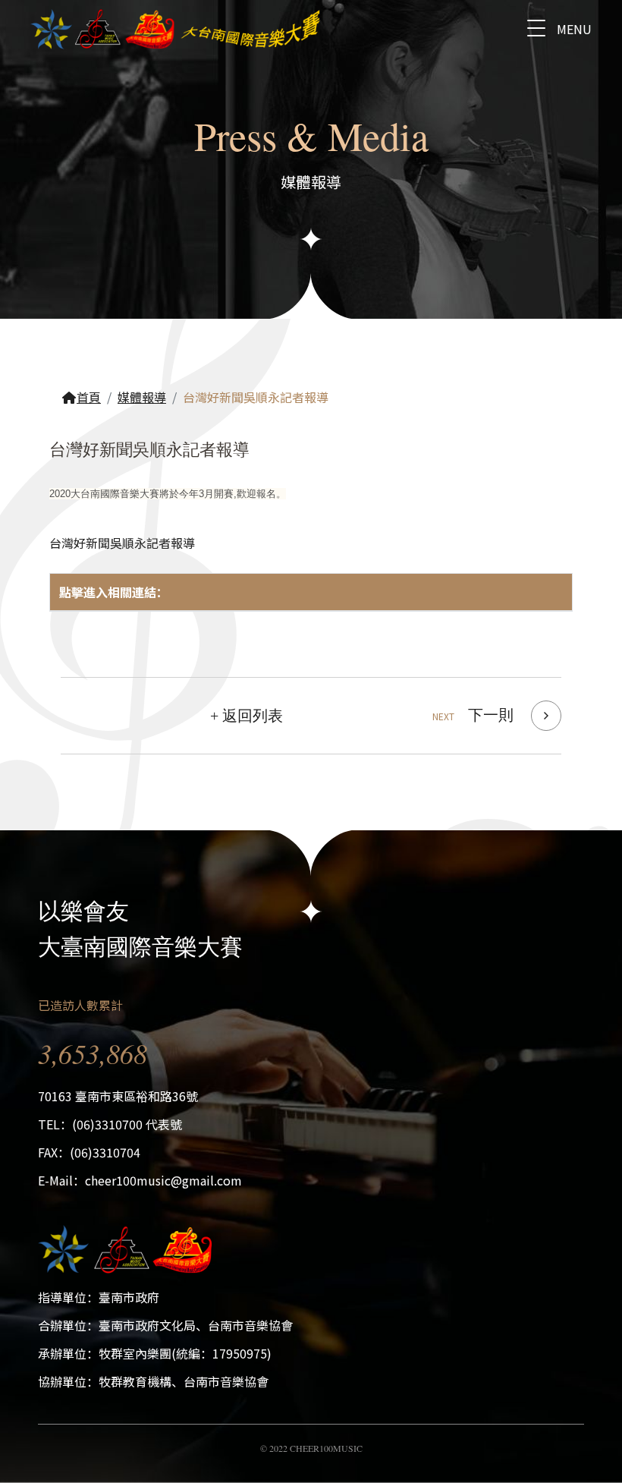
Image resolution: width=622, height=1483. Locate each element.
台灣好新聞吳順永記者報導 (122, 543)
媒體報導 (142, 397)
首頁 (89, 397)
